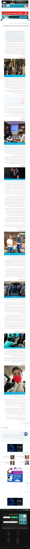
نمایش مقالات (6, 517)
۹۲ (21, 420)
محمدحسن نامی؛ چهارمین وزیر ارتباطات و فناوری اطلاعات (5, 457)
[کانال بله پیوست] (15, 6)
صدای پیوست (8, 532)
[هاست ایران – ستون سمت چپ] (15, 448)
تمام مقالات (22, 439)
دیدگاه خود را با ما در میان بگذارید (16, 485)
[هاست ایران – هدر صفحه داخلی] (15, 17)
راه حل (18, 542)
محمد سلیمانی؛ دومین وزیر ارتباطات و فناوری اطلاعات (5, 463)
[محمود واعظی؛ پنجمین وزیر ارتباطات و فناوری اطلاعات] (27, 459)
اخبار (26, 19)
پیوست (28, 23)
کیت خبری (9, 541)
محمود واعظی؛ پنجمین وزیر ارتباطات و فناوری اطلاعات (20, 457)
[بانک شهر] (15, 13)
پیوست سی (9, 533)
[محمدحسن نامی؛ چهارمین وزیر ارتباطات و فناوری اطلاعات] (12, 459)
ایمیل (28, 488)
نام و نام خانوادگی (27, 485)
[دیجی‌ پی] (15, 2)
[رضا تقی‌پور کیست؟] (27, 464)
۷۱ (22, 420)
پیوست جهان (17, 543)
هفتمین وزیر (26, 23)
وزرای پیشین (22, 23)
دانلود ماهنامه (14, 517)
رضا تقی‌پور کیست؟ (22, 462)
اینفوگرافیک (9, 534)
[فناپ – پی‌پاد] (15, 478)
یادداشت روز (18, 533)
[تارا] (15, 470)
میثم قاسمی (5, 19)
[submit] (17, 522)
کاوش (18, 534)
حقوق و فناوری (17, 541)
